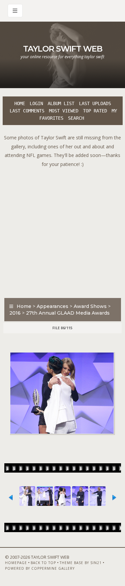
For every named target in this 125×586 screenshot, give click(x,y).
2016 (15, 313)
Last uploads (95, 103)
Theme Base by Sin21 (81, 562)
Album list (61, 103)
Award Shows (90, 306)
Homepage (16, 562)
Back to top (43, 562)
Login (36, 103)
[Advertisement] (62, 231)
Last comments (27, 110)
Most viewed (63, 110)
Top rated (95, 110)
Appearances (52, 306)
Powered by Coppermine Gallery (40, 568)
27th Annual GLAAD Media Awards (68, 313)
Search (76, 118)
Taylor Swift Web (62, 49)
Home (19, 103)
